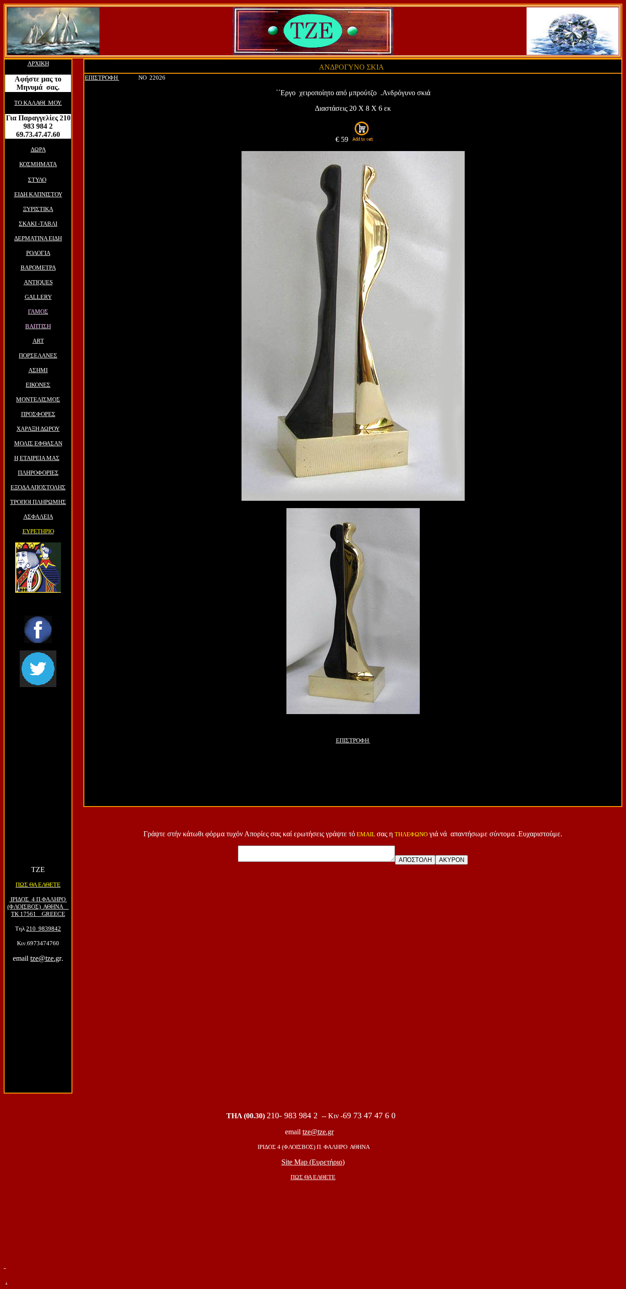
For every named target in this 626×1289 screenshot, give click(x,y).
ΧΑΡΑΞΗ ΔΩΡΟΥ (38, 428)
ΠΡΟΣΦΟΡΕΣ (38, 414)
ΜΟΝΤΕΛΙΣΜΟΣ (38, 399)
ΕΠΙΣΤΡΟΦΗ (101, 77)
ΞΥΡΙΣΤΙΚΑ (38, 209)
